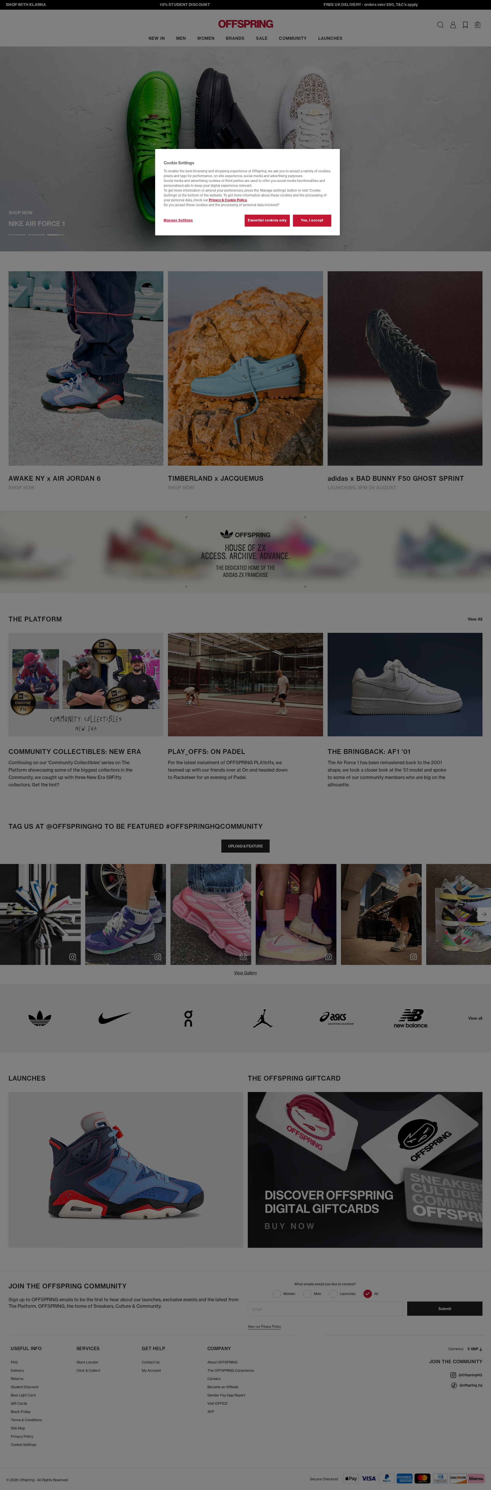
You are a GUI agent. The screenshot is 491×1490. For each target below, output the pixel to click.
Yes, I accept (312, 220)
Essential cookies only (267, 220)
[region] (247, 192)
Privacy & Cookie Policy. (228, 200)
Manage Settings (178, 220)
